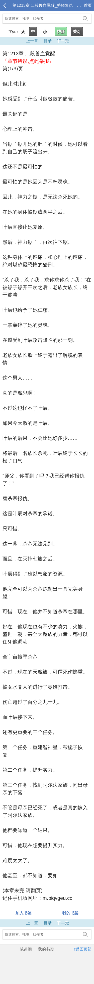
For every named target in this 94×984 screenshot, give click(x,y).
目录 (48, 41)
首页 (88, 5)
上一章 (32, 41)
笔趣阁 (26, 949)
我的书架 (46, 949)
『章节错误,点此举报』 (28, 61)
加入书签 (24, 913)
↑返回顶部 (82, 949)
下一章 (63, 41)
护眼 (61, 31)
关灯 (77, 31)
